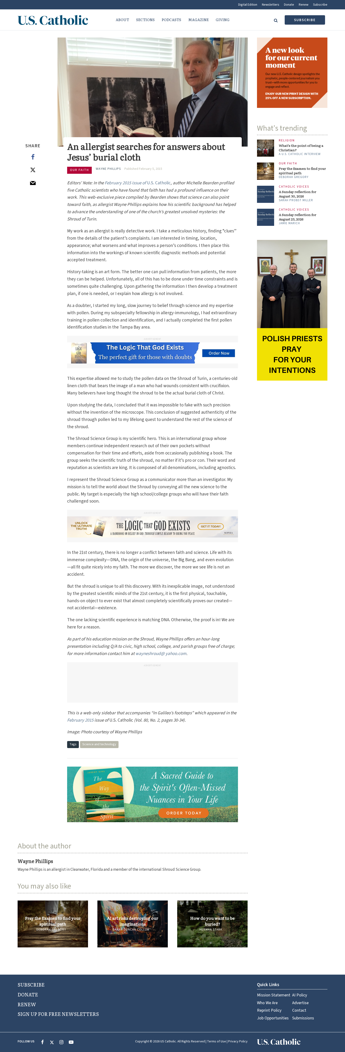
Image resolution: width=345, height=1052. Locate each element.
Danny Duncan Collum (131, 929)
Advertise (300, 1003)
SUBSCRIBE (31, 984)
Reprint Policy (269, 1010)
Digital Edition (247, 4)
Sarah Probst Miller (296, 200)
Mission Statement (273, 995)
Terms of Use (216, 1041)
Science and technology (99, 744)
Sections (145, 19)
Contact (299, 1010)
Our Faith (79, 170)
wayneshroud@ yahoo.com (160, 654)
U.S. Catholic (138, 183)
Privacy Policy (238, 1041)
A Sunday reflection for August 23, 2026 (297, 216)
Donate (289, 4)
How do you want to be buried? (212, 921)
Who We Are (267, 1003)
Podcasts (171, 19)
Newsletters (270, 4)
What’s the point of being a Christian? (301, 147)
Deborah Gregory (51, 929)
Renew (303, 4)
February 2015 (80, 720)
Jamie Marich (289, 223)
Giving (223, 19)
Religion (287, 141)
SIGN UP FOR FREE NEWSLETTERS (58, 1013)
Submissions (303, 1018)
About (122, 19)
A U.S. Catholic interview (300, 154)
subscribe (305, 20)
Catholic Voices (294, 187)
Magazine (198, 19)
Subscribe (320, 4)
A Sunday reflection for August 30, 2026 (297, 193)
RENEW (27, 1004)
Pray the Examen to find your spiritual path (53, 921)
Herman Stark (210, 929)
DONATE (28, 994)
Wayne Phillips (108, 169)
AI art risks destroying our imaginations (132, 921)
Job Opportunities (273, 1018)
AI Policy (299, 995)
